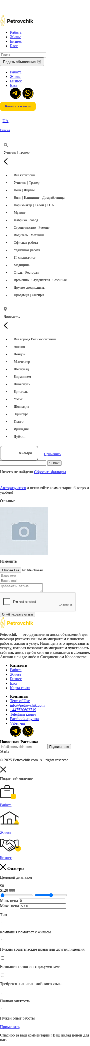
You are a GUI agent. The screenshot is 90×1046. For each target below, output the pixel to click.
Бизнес (16, 41)
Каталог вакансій (18, 106)
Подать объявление (19, 62)
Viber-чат (18, 723)
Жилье (15, 37)
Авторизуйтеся (13, 488)
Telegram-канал (23, 714)
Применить (52, 454)
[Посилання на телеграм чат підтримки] (15, 93)
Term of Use (20, 701)
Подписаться (59, 747)
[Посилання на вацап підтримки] (27, 93)
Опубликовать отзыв (17, 614)
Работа (16, 32)
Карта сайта (20, 688)
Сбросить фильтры (50, 472)
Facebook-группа (24, 719)
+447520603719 (23, 710)
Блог (14, 46)
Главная (5, 130)
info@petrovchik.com (27, 705)
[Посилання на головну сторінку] (16, 627)
